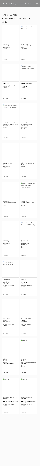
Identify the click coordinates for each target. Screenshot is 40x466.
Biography (17, 18)
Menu (36, 4)
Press (29, 18)
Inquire (5, 59)
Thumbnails (6, 22)
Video (24, 18)
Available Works (7, 18)
